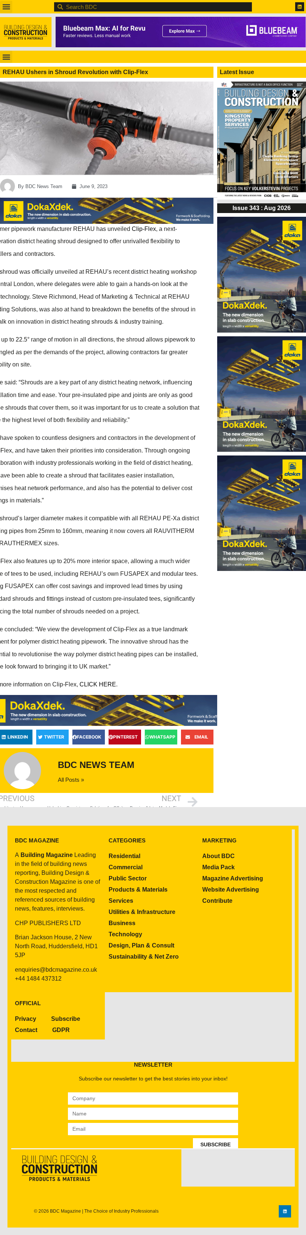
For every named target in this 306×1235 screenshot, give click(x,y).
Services (121, 901)
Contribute (217, 901)
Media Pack (218, 867)
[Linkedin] (299, 6)
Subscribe (65, 1019)
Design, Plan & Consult (141, 945)
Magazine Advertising (232, 878)
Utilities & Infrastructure (142, 912)
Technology (125, 934)
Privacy (25, 1019)
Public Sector (128, 878)
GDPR (61, 1030)
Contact (26, 1030)
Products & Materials (138, 889)
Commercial (126, 867)
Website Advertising (230, 889)
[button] (6, 7)
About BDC (218, 856)
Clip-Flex (144, 229)
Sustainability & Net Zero (144, 956)
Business (122, 923)
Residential (124, 856)
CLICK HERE (97, 684)
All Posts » (71, 779)
